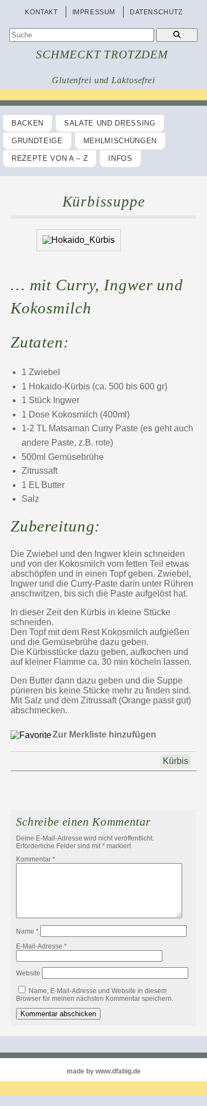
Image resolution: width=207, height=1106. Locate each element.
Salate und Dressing (110, 123)
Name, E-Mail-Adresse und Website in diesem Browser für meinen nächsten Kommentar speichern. (94, 994)
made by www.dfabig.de (104, 1071)
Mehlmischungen (120, 141)
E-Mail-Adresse (41, 946)
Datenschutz (156, 12)
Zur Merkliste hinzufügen (104, 734)
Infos (120, 158)
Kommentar (35, 859)
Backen (28, 123)
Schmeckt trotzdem (102, 54)
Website (28, 973)
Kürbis (175, 761)
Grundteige (37, 141)
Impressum (93, 12)
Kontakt (41, 12)
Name (27, 931)
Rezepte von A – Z (50, 158)
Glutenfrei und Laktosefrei (103, 80)
